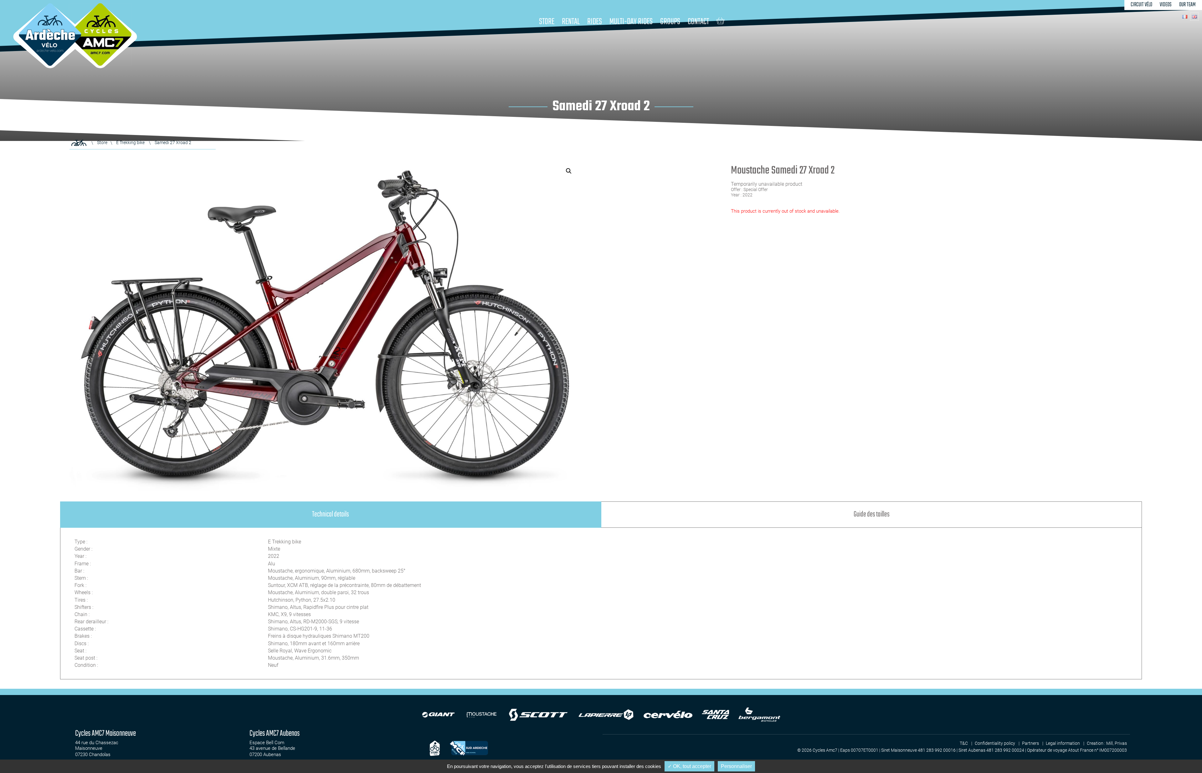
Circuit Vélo (1141, 4)
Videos (1166, 4)
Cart (720, 20)
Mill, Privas (1116, 743)
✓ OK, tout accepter (689, 766)
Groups (670, 22)
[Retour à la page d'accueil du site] (78, 143)
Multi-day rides (631, 22)
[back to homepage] (50, 34)
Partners (1030, 743)
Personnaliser (736, 766)
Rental (571, 22)
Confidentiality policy (995, 743)
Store (546, 22)
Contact (698, 22)
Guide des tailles (872, 514)
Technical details (330, 514)
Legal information (1063, 743)
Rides (594, 22)
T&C (964, 743)
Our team (1187, 4)
